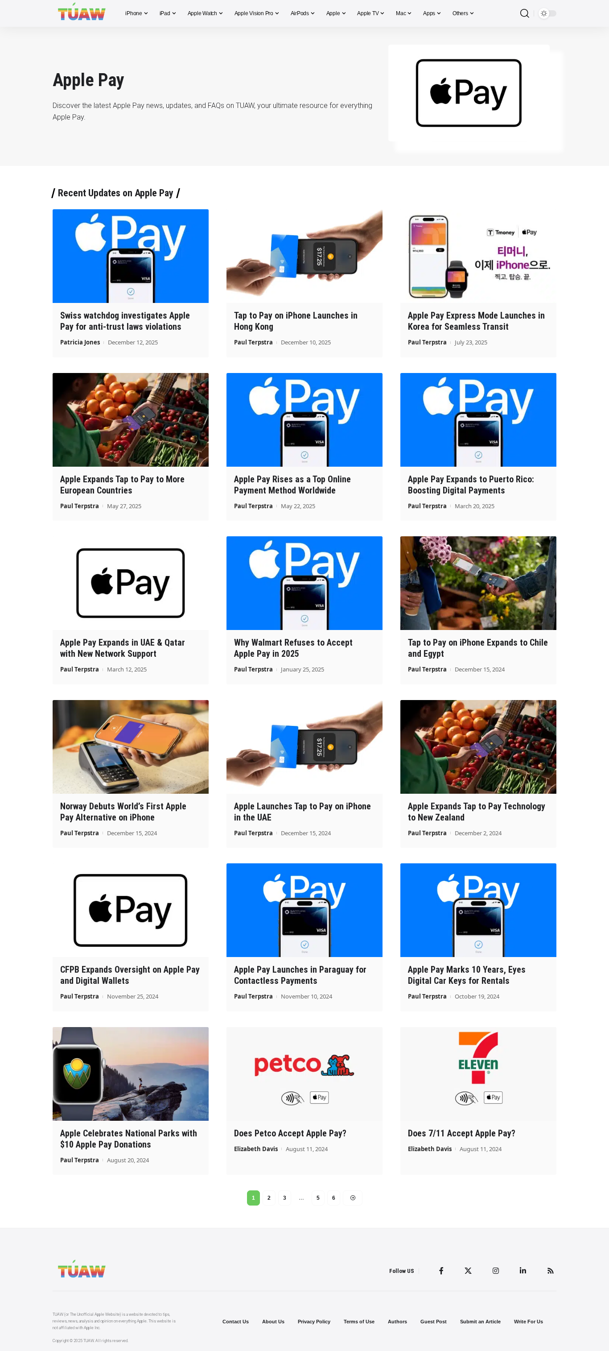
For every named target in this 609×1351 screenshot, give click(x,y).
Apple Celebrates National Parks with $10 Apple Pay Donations (128, 1139)
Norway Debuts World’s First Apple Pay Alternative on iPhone (123, 812)
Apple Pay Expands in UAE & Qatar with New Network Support (122, 648)
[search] (524, 13)
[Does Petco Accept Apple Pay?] (304, 1074)
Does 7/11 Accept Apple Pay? (461, 1133)
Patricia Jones (80, 342)
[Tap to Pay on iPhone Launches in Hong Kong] (304, 256)
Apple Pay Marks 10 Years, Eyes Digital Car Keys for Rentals (467, 975)
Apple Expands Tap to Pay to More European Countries (122, 485)
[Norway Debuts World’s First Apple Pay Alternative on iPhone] (131, 747)
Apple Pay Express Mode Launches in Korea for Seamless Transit (476, 321)
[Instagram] (495, 1270)
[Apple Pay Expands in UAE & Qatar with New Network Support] (131, 583)
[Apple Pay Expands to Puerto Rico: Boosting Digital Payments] (478, 420)
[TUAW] (82, 13)
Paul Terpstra (253, 342)
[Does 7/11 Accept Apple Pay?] (478, 1074)
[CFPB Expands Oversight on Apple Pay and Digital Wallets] (131, 910)
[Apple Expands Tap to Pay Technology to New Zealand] (478, 747)
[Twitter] (468, 1270)
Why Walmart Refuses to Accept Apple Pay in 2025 (293, 648)
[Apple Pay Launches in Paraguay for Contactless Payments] (304, 910)
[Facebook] (441, 1270)
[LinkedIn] (523, 1270)
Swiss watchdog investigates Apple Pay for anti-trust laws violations (125, 321)
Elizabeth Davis (256, 1149)
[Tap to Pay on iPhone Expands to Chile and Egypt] (478, 583)
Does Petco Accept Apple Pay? (290, 1133)
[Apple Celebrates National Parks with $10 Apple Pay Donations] (131, 1074)
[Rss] (550, 1270)
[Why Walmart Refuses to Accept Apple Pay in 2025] (304, 583)
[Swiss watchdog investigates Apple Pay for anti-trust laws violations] (131, 256)
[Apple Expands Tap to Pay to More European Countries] (131, 420)
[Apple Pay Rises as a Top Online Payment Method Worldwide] (304, 420)
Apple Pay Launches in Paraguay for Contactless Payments (300, 975)
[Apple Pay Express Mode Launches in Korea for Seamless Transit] (478, 256)
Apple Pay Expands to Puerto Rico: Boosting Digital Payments (471, 485)
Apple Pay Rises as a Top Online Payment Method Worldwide (292, 485)
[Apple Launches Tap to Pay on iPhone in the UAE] (304, 747)
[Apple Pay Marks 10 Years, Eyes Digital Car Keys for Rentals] (478, 910)
